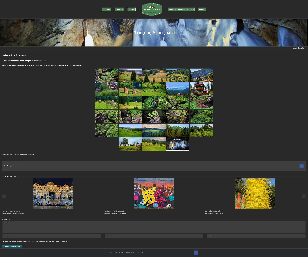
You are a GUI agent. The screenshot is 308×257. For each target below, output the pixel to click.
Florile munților (252, 193)
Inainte (301, 48)
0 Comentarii (30, 154)
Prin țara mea (21, 154)
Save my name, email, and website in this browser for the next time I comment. (36, 241)
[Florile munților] (255, 193)
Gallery (55, 193)
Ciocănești (49, 193)
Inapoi (294, 48)
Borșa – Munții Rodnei (150, 193)
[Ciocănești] (53, 193)
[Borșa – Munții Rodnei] (154, 193)
